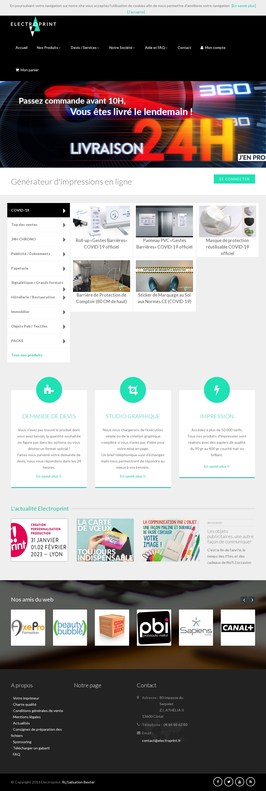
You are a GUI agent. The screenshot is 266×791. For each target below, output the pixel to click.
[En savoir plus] (244, 5)
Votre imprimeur (26, 698)
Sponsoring (22, 742)
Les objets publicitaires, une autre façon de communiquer (230, 536)
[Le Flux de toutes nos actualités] (250, 781)
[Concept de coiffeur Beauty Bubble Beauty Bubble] (70, 627)
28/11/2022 (214, 522)
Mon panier (29, 70)
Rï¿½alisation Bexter (78, 782)
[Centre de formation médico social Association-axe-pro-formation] (28, 627)
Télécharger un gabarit (31, 748)
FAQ (16, 754)
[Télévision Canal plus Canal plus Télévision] (238, 627)
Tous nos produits (27, 355)
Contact (184, 47)
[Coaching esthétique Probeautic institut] (154, 627)
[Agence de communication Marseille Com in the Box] (112, 627)
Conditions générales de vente (38, 710)
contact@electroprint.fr (161, 740)
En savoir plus (47, 476)
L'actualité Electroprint (40, 508)
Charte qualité (24, 704)
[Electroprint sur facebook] (218, 781)
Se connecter (234, 178)
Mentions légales (27, 717)
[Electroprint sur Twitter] (228, 781)
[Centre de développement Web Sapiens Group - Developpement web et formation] (196, 627)
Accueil (22, 47)
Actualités (21, 723)
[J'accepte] (136, 12)
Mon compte (214, 47)
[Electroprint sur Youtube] (239, 781)
